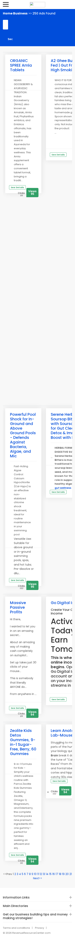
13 (44, 874)
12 (41, 874)
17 (57, 874)
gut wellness (63, 488)
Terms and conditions (16, 928)
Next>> (37, 878)
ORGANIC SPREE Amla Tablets (21, 65)
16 (53, 874)
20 (67, 874)
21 (70, 874)
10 (35, 874)
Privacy (39, 928)
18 (60, 874)
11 (38, 874)
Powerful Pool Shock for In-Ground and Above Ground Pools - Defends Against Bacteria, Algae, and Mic (23, 435)
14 (47, 874)
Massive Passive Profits (18, 607)
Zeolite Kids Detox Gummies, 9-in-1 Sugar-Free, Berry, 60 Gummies (23, 742)
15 (50, 874)
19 (63, 874)
